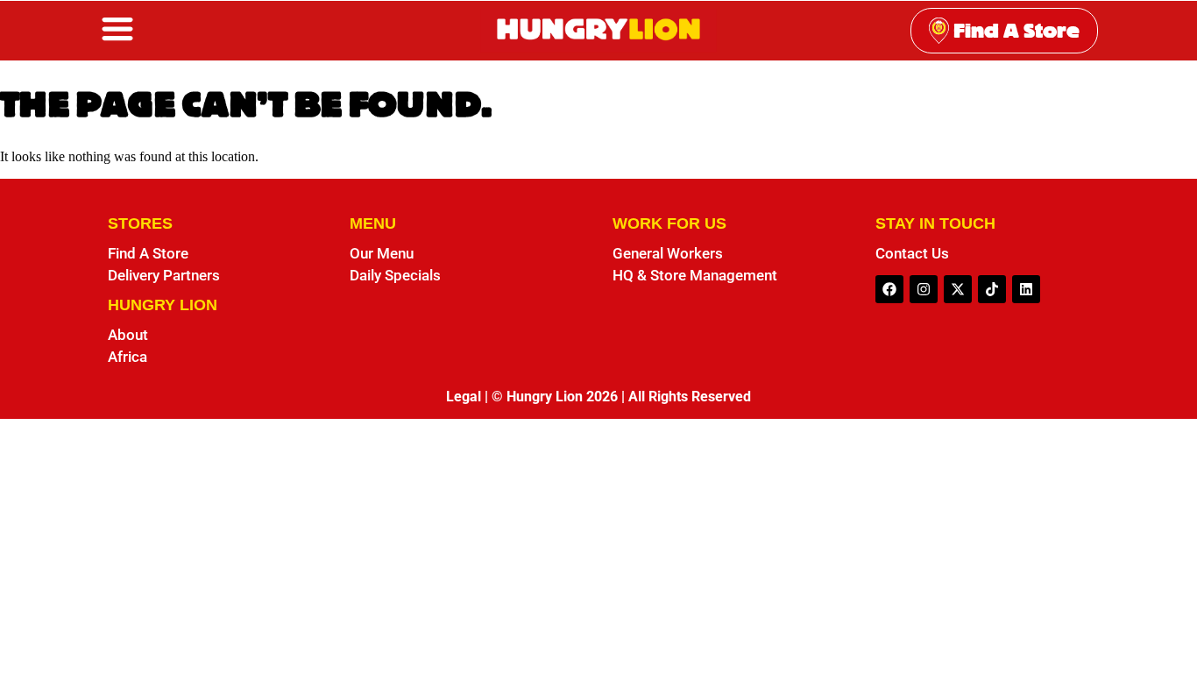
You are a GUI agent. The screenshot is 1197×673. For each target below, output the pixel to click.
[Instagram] (924, 289)
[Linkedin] (1026, 289)
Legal (463, 396)
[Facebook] (889, 289)
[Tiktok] (992, 289)
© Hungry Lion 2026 (555, 396)
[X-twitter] (958, 289)
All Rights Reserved (689, 396)
